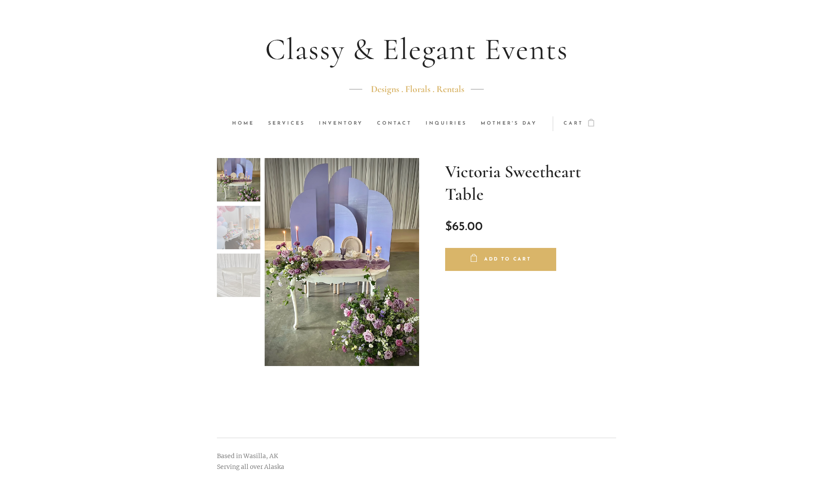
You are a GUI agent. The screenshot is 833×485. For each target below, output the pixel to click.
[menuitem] (246, 124)
